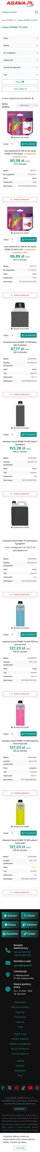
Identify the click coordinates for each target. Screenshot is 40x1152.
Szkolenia (32, 924)
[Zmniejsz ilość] (18, 145)
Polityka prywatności (20, 1044)
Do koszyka (30, 144)
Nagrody (20, 1012)
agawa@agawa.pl (20, 550)
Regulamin (20, 1002)
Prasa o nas (20, 1034)
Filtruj (19, 82)
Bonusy (12, 924)
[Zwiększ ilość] (18, 143)
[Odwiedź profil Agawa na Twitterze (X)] (9, 1088)
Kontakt (31, 933)
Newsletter (12, 933)
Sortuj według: (6, 105)
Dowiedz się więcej (18, 1142)
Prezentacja (20, 1017)
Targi (20, 1027)
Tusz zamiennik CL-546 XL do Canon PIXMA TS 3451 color (20, 249)
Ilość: (6, 144)
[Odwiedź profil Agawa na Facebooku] (3, 1088)
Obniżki (31, 915)
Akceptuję (20, 1148)
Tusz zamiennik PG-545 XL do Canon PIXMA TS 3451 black (20, 154)
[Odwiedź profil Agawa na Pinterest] (16, 1088)
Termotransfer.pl (20, 1053)
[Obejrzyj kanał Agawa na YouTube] (30, 1088)
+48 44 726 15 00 (22, 955)
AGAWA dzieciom (20, 1039)
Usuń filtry (19, 89)
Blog (20, 1075)
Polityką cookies (23, 1127)
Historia (20, 1022)
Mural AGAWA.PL (20, 1048)
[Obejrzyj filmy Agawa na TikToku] (23, 1088)
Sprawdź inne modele (21, 137)
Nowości (12, 915)
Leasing (20, 1060)
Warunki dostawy (20, 1007)
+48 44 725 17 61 (22, 952)
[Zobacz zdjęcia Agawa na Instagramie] (37, 1088)
